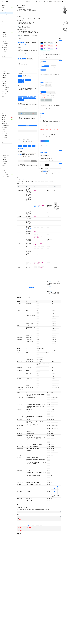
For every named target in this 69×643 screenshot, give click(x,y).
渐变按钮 (42, 144)
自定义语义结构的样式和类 (44, 168)
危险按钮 (42, 132)
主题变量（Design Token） (65, 28)
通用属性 (22, 179)
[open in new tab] (29, 53)
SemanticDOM (38, 198)
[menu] (44, 1)
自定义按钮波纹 (20, 151)
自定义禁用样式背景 (21, 164)
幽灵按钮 (19, 117)
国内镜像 (50, 1)
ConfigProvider (29, 525)
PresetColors (36, 206)
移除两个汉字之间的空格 (44, 155)
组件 (42, 1)
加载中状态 (19, 103)
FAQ (63, 29)
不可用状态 (42, 103)
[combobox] (59, 1)
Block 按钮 (19, 137)
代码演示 (64, 6)
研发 (39, 1)
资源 (47, 1)
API (63, 24)
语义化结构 (45, 171)
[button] (26, 53)
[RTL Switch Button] (64, 1)
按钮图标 (19, 63)
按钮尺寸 (19, 85)
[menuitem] (37, 1)
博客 (44, 1)
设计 (37, 1)
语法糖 (19, 47)
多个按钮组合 (42, 120)
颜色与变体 (42, 52)
